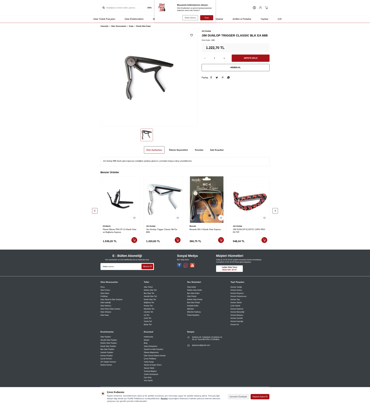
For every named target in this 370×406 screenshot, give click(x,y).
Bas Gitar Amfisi (193, 293)
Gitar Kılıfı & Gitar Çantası (110, 309)
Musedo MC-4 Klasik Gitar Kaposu (205, 229)
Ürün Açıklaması (154, 150)
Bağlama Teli (149, 303)
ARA (149, 8)
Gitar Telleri (148, 287)
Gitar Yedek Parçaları (104, 19)
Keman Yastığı (236, 287)
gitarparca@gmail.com (201, 345)
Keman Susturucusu (238, 296)
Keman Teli (148, 306)
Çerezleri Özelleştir (238, 396)
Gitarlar (219, 19)
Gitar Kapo (104, 315)
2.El (280, 19)
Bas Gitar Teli (149, 293)
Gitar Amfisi (191, 287)
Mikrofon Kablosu (194, 312)
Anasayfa (104, 26)
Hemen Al (235, 67)
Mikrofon (190, 309)
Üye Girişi (147, 377)
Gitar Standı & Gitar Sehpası (111, 299)
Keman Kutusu (236, 290)
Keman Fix (235, 325)
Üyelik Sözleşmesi (151, 374)
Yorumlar (199, 150)
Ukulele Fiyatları (106, 352)
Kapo (131, 26)
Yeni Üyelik (148, 381)
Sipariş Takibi (149, 368)
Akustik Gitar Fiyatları (108, 340)
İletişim (146, 340)
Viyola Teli (148, 321)
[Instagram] (186, 265)
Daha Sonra (190, 17)
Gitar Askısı (104, 293)
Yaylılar (264, 19)
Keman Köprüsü (237, 309)
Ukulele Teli (148, 312)
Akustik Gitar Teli (150, 296)
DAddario (107, 226)
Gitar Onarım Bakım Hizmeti (154, 356)
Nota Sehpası (105, 312)
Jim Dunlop (206, 31)
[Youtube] (192, 265)
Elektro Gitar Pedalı (194, 299)
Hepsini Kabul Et (260, 396)
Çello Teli (147, 318)
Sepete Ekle (251, 58)
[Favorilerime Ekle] (134, 218)
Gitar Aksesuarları (118, 26)
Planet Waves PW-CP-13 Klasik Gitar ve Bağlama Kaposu (119, 230)
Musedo (192, 226)
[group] (149, 78)
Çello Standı (235, 306)
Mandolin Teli (149, 309)
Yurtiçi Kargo (149, 362)
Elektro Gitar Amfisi (194, 290)
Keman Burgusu (237, 315)
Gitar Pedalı (191, 296)
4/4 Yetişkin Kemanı (108, 362)
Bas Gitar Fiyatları (107, 349)
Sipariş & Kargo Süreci (153, 365)
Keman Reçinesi (237, 293)
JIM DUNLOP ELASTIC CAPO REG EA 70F (249, 230)
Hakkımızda (148, 337)
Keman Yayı (235, 299)
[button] (95, 211)
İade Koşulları (217, 150)
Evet (207, 17)
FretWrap (104, 296)
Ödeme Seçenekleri (178, 150)
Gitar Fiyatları (105, 337)
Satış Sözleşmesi (150, 346)
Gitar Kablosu (105, 306)
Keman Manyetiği (237, 312)
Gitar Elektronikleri (134, 19)
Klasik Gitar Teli (150, 299)
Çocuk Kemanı (106, 359)
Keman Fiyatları (106, 356)
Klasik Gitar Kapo (143, 26)
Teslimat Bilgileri (150, 371)
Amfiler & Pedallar (242, 19)
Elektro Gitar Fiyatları (108, 343)
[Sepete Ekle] (134, 240)
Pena (102, 287)
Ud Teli (146, 315)
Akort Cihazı (105, 290)
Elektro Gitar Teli (150, 290)
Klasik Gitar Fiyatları (108, 346)
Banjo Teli (148, 325)
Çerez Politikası (150, 359)
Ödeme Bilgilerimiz (151, 352)
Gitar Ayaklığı (105, 303)
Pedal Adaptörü (193, 315)
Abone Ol (147, 266)
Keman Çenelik (237, 318)
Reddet (164, 398)
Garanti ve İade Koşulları (153, 349)
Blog (145, 343)
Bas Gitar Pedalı (193, 303)
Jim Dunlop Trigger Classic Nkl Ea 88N (161, 230)
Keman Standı (236, 303)
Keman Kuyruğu (237, 321)
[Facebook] (179, 265)
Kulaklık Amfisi (192, 306)
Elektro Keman (106, 365)
